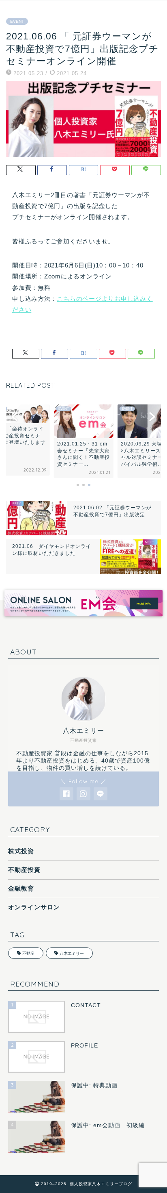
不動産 (28, 953)
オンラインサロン (34, 907)
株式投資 (21, 850)
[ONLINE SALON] (83, 618)
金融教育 (21, 888)
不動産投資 (24, 869)
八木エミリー (72, 953)
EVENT (17, 21)
